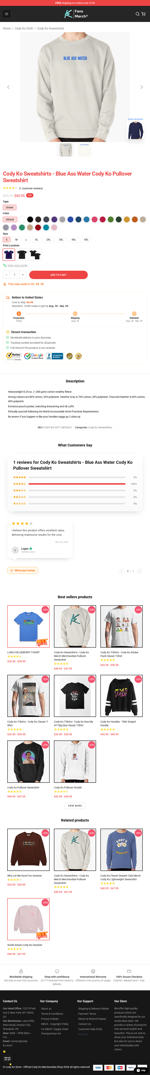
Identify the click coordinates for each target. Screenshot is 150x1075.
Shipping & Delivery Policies (93, 1008)
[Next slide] (141, 87)
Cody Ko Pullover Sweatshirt (23, 787)
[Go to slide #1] (65, 150)
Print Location (11, 245)
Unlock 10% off (7, 1059)
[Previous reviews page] (121, 571)
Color (6, 213)
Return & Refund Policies (92, 1018)
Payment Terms (87, 1013)
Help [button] (143, 1070)
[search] (137, 14)
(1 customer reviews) (31, 188)
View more (75, 806)
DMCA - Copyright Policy (55, 1024)
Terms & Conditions (52, 1013)
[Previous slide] (8, 87)
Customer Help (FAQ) (90, 1029)
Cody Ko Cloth (24, 28)
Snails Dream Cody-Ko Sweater (24, 945)
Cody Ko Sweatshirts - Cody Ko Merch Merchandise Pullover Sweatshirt (71, 656)
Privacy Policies (50, 1018)
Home (7, 28)
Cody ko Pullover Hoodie (68, 787)
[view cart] (143, 14)
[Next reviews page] (139, 571)
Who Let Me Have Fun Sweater (24, 875)
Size (5, 233)
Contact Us (84, 1024)
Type (6, 201)
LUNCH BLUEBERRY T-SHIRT (23, 652)
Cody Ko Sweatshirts (50, 28)
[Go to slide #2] (84, 150)
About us (46, 1008)
